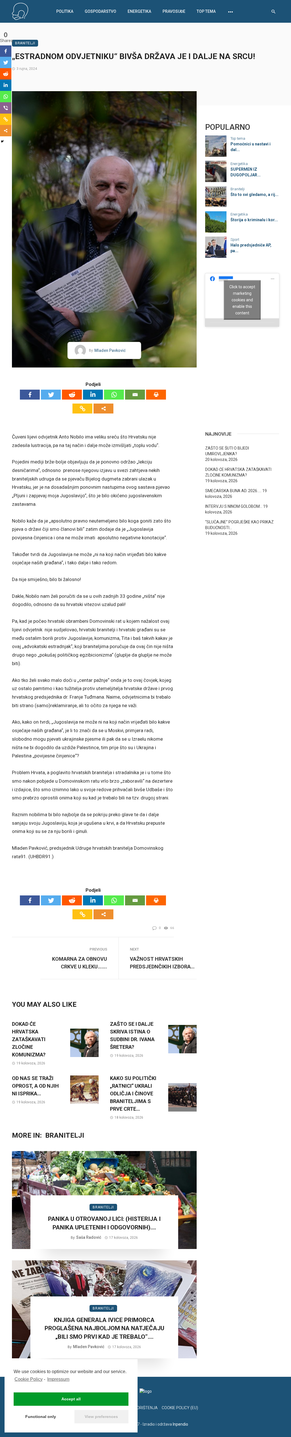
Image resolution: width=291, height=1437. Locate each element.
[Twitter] (51, 395)
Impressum (58, 1379)
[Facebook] (30, 395)
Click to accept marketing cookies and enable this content (242, 300)
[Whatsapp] (114, 395)
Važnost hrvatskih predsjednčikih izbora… (162, 963)
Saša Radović (88, 1237)
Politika (64, 11)
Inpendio (180, 1424)
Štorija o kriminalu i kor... (254, 220)
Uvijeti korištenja (139, 1407)
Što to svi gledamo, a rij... (254, 194)
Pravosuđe (174, 11)
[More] (103, 408)
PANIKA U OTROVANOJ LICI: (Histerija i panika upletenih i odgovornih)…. (104, 1223)
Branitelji (25, 43)
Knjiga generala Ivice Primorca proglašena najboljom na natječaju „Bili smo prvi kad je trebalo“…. (104, 1328)
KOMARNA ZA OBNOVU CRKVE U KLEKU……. (79, 963)
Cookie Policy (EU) (180, 1407)
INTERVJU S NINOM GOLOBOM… (233, 506)
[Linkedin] (93, 395)
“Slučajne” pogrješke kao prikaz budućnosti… (239, 525)
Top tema (206, 11)
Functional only (40, 1416)
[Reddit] (72, 395)
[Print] (156, 395)
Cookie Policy (28, 1379)
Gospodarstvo (100, 11)
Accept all (71, 1399)
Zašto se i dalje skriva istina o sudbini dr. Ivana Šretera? (132, 1035)
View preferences (101, 1416)
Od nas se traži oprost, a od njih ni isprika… (35, 1085)
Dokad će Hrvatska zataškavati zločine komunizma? (28, 1039)
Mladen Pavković (110, 350)
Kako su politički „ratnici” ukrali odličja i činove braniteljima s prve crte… (133, 1093)
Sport (234, 239)
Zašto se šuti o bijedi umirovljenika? (227, 451)
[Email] (135, 395)
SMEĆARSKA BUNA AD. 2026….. (233, 490)
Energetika (139, 11)
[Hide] (2, 141)
